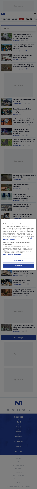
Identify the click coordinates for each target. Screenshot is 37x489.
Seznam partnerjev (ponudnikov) (12, 254)
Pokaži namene (18, 260)
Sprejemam (18, 265)
